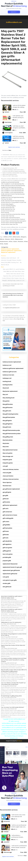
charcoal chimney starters (11, 469)
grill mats (5, 538)
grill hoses (6, 531)
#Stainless (20, 241)
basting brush (7, 381)
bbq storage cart (8, 456)
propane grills (7, 560)
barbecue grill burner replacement (11, 250)
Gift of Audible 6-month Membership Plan (12, 190)
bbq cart (5, 394)
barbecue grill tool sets (10, 371)
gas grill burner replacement (11, 489)
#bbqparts (23, 237)
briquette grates (8, 463)
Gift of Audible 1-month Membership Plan (12, 192)
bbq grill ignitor (7, 420)
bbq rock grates (7, 453)
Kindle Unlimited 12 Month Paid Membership (13, 194)
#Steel (26, 241)
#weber (6, 244)
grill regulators (7, 544)
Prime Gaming (5, 212)
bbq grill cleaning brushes (10, 414)
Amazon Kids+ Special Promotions (10, 217)
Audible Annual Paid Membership (10, 182)
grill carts (5, 508)
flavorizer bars (7, 485)
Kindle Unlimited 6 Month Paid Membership (12, 201)
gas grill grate (7, 492)
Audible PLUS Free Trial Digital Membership (12, 197)
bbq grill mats (7, 427)
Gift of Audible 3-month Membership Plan (12, 189)
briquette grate (7, 459)
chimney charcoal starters (11, 479)
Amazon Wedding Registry (8, 206)
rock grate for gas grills (10, 580)
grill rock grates (7, 547)
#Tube (1, 244)
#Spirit (15, 241)
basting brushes (8, 385)
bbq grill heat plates (9, 417)
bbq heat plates (7, 440)
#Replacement (19, 239)
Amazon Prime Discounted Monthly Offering (13, 214)
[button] (14, 27)
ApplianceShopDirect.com (12, 307)
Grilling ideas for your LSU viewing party (11, 622)
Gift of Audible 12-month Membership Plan (12, 184)
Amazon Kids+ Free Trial (7, 216)
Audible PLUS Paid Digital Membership (11, 187)
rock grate (6, 577)
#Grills (12, 239)
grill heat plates (7, 528)
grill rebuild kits (7, 541)
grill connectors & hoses (10, 515)
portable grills (7, 557)
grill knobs (6, 534)
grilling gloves (7, 551)
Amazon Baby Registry (7, 204)
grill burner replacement (10, 505)
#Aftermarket (16, 237)
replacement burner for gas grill (12, 567)
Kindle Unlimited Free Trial (8, 209)
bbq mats (6, 446)
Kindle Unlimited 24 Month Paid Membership (13, 185)
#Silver (11, 241)
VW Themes (19, 740)
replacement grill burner (10, 573)
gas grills (5, 495)
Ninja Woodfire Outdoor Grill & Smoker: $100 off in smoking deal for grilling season (14, 670)
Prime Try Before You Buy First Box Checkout (13, 219)
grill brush (6, 499)
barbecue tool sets (8, 375)
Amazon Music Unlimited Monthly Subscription (13, 221)
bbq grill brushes (8, 404)
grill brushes (6, 502)
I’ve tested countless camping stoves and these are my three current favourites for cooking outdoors (13, 660)
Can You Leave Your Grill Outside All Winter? (12, 707)
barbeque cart (7, 378)
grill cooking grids (8, 518)
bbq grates (6, 401)
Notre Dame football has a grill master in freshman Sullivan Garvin (11, 597)
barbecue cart (7, 365)
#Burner (2, 239)
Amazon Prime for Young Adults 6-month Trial (13, 202)
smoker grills (6, 583)
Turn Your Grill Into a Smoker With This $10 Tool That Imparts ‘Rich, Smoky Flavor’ (13, 683)
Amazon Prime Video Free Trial (9, 224)
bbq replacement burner (10, 450)
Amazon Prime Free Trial (7, 207)
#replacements (4, 241)
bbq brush (6, 388)
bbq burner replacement (8, 252)
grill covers (6, 521)
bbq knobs (6, 443)
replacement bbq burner (10, 564)
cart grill (5, 466)
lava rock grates (8, 554)
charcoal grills (7, 472)
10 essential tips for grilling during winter (11, 696)
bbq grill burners (8, 407)
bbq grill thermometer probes (12, 433)
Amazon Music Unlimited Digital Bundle (11, 222)
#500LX (6, 237)
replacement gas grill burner (11, 570)
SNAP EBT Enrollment (6, 195)
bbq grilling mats (8, 437)
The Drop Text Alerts (6, 199)
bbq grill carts (7, 411)
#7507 (10, 237)
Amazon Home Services (7, 211)
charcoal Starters (8, 476)
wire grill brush (7, 587)
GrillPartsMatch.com (14, 22)
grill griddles (6, 525)
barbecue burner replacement (10, 249)
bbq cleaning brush (8, 398)
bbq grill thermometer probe (11, 430)
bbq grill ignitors (7, 424)
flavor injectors (7, 482)
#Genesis (7, 239)
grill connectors (7, 512)
